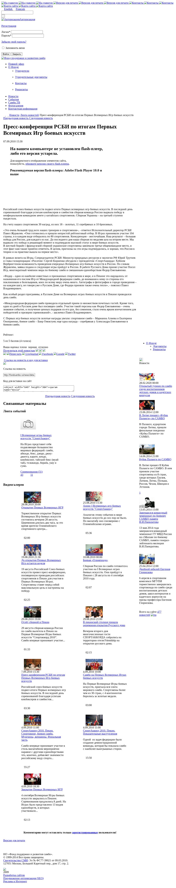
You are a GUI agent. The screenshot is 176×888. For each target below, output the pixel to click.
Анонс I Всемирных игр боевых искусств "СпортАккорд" (102, 507)
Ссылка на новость (14, 368)
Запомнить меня (15, 47)
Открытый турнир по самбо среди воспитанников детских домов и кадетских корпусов (155, 391)
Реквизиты (21, 89)
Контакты (21, 83)
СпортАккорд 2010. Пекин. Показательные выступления (100, 732)
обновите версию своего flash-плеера (47, 163)
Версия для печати (14, 840)
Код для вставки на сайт (17, 381)
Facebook (48, 354)
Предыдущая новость (16, 118)
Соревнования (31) (31, 471)
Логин (5, 31)
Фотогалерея (15, 105)
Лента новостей (29, 115)
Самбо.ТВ (14, 102)
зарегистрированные (85, 832)
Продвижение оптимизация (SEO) (23, 878)
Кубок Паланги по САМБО (155, 459)
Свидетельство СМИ (15, 860)
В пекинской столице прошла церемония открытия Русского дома (104, 624)
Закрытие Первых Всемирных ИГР (42, 789)
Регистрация (8, 25)
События (13, 99)
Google (60, 354)
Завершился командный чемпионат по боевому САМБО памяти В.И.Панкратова (153, 517)
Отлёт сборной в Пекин (35, 622)
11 (31, 474)
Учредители (22, 70)
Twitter (72, 354)
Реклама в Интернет (15, 881)
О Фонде (13, 67)
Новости (13, 96)
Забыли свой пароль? (13, 41)
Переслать (15, 354)
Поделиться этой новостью (19, 350)
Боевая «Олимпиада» (95, 560)
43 (21, 474)
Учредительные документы (31, 77)
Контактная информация (22, 108)
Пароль (6, 35)
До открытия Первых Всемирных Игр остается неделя (41, 562)
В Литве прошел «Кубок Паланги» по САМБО (153, 417)
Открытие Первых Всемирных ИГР (42, 507)
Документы (160, 346)
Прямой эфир (16, 63)
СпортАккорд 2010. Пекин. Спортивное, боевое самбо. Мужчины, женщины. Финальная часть (41, 735)
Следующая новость (41, 118)
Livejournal (32, 354)
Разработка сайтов (14, 875)
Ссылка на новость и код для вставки (26, 360)
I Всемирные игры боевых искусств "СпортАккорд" (36, 437)
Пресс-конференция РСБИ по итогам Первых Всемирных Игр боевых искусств (43, 677)
